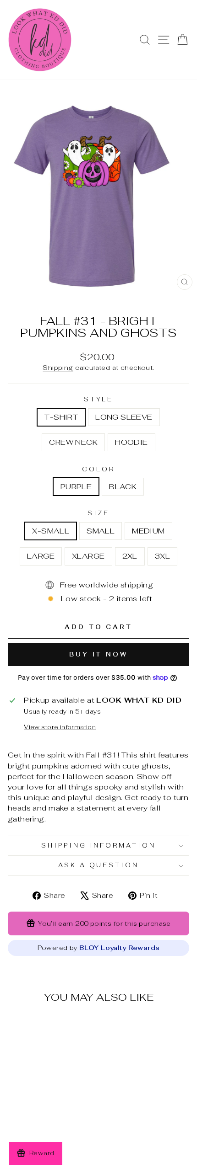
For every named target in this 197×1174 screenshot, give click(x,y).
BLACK (123, 486)
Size (98, 513)
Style (99, 399)
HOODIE (131, 442)
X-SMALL (50, 531)
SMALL (101, 531)
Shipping (58, 367)
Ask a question (98, 865)
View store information (60, 727)
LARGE (41, 556)
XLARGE (88, 556)
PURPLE (76, 486)
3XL (162, 556)
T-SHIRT (61, 417)
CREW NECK (73, 442)
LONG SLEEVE (124, 417)
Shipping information (98, 845)
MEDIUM (148, 531)
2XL (129, 556)
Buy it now (98, 654)
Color (98, 469)
